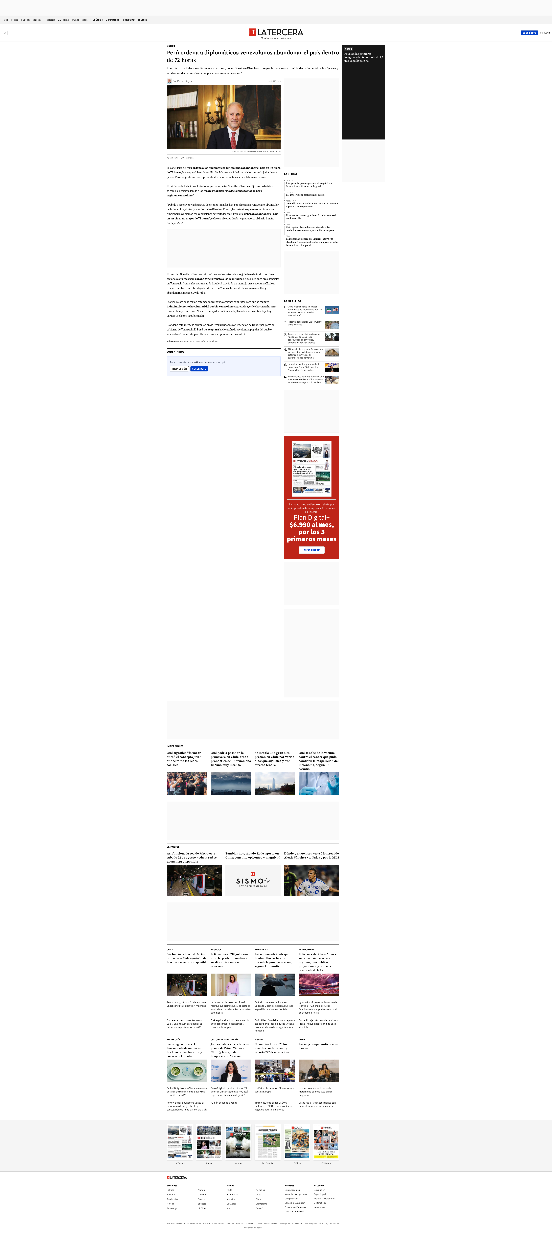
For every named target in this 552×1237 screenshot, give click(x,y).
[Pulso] (209, 1159)
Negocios (36, 19)
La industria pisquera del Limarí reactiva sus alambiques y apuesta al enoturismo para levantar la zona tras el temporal (312, 242)
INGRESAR (545, 32)
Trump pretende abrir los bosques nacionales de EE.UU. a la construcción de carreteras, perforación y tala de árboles (304, 338)
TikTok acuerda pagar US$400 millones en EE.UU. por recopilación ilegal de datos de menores (274, 1106)
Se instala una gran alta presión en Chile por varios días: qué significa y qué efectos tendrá (274, 759)
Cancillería (200, 341)
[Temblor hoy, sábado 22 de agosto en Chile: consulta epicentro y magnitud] (253, 880)
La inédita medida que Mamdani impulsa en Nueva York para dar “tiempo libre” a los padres (303, 367)
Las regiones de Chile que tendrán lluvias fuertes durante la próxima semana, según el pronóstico (273, 960)
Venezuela (189, 341)
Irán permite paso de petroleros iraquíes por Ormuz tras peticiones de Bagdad (309, 185)
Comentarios (188, 157)
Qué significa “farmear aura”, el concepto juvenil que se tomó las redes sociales (185, 759)
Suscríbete (200, 368)
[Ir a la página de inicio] (276, 32)
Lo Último (98, 19)
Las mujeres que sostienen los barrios (305, 195)
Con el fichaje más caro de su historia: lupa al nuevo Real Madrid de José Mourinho (319, 1024)
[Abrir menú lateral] (5, 33)
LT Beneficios (112, 19)
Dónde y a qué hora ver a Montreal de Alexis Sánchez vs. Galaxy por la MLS (311, 855)
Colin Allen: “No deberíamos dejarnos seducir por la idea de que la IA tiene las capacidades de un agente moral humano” (275, 1025)
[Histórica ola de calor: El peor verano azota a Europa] (332, 325)
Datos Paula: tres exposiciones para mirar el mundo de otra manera (318, 1104)
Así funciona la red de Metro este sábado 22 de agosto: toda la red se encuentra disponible (192, 857)
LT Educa (142, 19)
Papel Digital (128, 19)
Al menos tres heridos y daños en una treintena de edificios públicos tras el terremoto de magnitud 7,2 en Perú (306, 379)
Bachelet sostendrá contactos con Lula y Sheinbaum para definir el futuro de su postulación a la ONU (185, 1024)
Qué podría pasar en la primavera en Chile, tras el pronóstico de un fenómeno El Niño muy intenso (231, 759)
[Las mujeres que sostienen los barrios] (319, 1071)
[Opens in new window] (238, 1159)
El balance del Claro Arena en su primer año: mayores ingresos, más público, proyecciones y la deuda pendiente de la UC (319, 962)
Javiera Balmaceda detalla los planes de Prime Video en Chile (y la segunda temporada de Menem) (230, 1050)
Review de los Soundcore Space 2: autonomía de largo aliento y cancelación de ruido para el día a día (187, 1106)
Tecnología (49, 19)
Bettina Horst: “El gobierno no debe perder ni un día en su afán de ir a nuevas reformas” (229, 960)
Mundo (75, 19)
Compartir (173, 157)
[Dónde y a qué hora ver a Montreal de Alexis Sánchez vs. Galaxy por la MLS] (311, 880)
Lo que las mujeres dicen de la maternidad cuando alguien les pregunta (315, 1091)
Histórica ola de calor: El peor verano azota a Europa (305, 323)
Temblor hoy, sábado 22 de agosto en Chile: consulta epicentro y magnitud (252, 855)
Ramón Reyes (184, 81)
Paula (302, 1039)
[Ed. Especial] (268, 1159)
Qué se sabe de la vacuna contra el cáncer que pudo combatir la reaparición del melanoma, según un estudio (319, 761)
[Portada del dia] (311, 495)
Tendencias (261, 949)
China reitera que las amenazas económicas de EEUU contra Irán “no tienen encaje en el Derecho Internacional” (305, 311)
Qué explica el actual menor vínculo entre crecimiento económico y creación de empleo (310, 229)
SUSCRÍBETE (312, 550)
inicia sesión (179, 368)
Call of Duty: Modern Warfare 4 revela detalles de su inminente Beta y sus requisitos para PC (187, 1091)
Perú (180, 341)
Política (14, 19)
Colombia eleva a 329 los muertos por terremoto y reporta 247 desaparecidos (312, 205)
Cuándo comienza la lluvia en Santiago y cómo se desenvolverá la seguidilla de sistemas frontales (274, 1006)
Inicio (5, 19)
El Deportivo (63, 19)
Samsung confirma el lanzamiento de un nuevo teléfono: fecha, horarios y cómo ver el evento (184, 1050)
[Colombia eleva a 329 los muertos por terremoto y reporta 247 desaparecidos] (275, 1071)
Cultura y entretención (224, 1039)
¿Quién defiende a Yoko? (224, 1102)
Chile (170, 949)
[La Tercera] (180, 1159)
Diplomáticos (212, 341)
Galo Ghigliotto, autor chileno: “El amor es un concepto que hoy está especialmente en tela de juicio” (229, 1091)
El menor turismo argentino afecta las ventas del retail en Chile (312, 217)
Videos (85, 19)
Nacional (25, 19)
